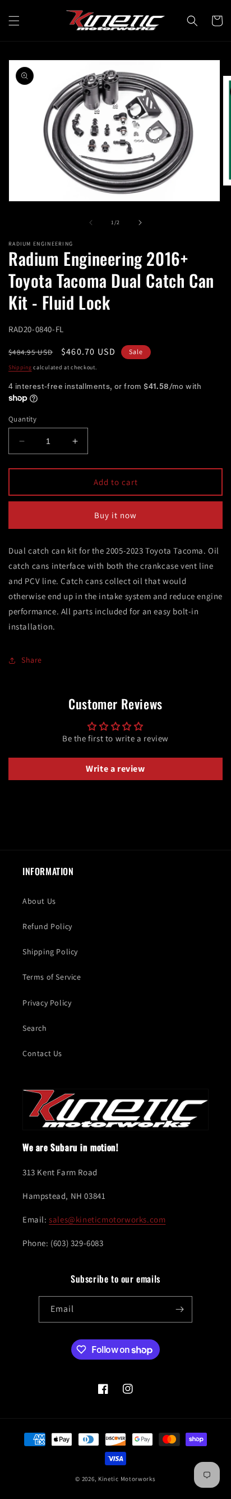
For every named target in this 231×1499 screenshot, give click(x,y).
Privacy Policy (46, 1003)
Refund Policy (47, 926)
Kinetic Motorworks (127, 1479)
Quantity (22, 419)
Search (34, 1028)
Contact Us (42, 1053)
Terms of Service (51, 977)
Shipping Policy (50, 952)
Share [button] (31, 660)
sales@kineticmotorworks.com (107, 1219)
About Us (39, 901)
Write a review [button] (115, 769)
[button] (14, 20)
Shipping (20, 367)
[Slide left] (90, 222)
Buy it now (115, 515)
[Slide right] (140, 222)
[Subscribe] (179, 1309)
